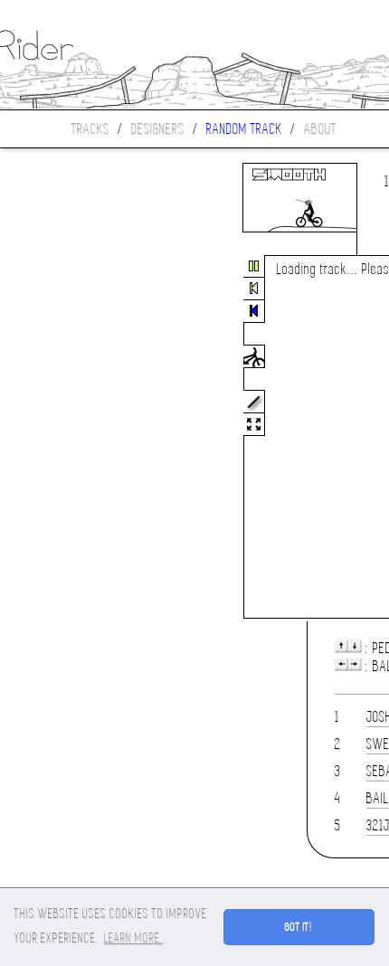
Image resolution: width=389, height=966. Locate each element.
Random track (244, 128)
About (320, 128)
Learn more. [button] (133, 938)
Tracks (90, 128)
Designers (158, 128)
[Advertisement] (76, 437)
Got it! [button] (299, 927)
